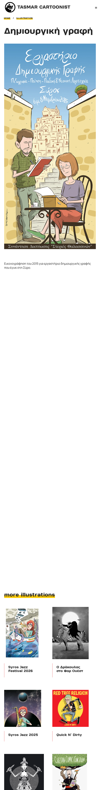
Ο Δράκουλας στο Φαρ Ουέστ (70, 669)
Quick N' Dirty (69, 735)
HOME (7, 18)
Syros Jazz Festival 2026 (20, 669)
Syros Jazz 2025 (23, 735)
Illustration (24, 18)
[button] (96, 8)
